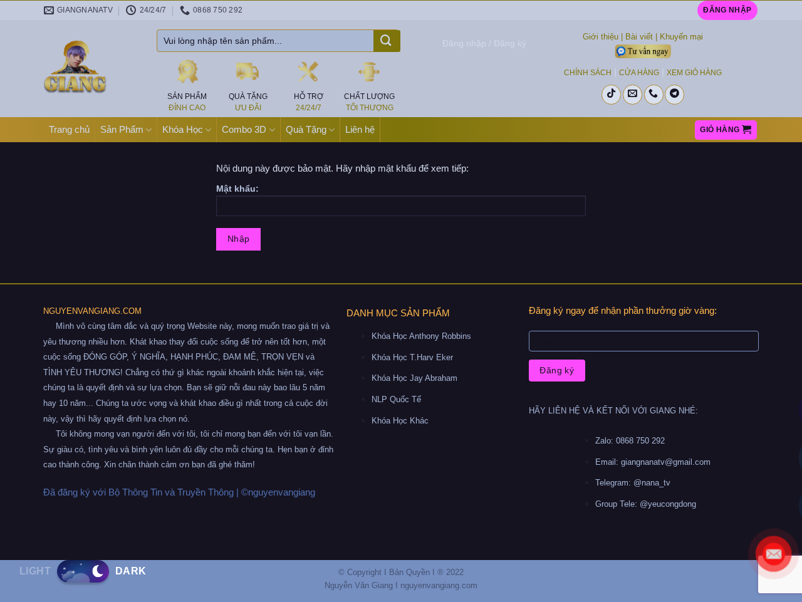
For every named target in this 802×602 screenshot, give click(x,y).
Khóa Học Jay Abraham (414, 378)
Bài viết (639, 36)
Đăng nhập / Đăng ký (484, 43)
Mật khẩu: (237, 189)
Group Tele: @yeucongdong (645, 504)
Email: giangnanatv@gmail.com (653, 462)
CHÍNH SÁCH (588, 72)
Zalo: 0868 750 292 (630, 440)
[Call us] (654, 95)
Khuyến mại (681, 36)
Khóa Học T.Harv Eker (412, 357)
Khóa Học (182, 129)
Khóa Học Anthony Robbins (421, 336)
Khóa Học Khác (400, 420)
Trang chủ (69, 129)
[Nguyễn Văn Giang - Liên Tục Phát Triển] (91, 69)
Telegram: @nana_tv (632, 482)
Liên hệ (360, 129)
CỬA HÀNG (639, 72)
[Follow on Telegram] (674, 95)
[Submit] (385, 42)
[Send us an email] (632, 95)
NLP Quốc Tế (396, 399)
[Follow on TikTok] (611, 95)
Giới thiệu (600, 36)
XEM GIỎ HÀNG (694, 72)
